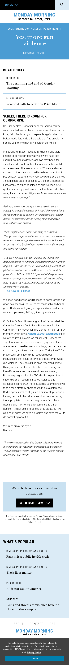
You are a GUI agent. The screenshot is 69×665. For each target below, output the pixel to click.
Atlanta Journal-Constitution (43, 333)
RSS (52, 624)
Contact (36, 624)
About (18, 624)
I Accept (34, 658)
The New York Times (17, 290)
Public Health (15, 98)
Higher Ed (12, 78)
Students (12, 599)
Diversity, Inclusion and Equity (26, 551)
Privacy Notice (34, 652)
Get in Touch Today (31, 502)
